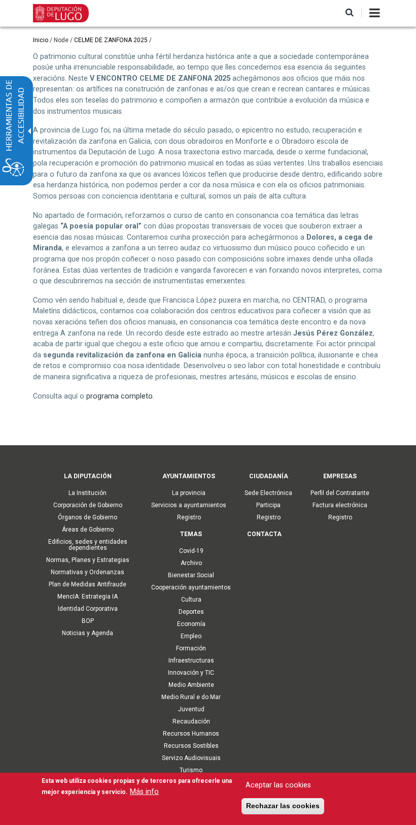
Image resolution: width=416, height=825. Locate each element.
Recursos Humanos (191, 733)
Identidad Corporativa (88, 608)
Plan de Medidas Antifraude (87, 584)
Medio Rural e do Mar (191, 697)
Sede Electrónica (268, 493)
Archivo (191, 563)
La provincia (188, 493)
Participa (268, 505)
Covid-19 (191, 550)
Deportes (191, 611)
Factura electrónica (340, 505)
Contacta (264, 534)
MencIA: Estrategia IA (87, 596)
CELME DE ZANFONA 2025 (111, 40)
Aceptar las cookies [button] (278, 785)
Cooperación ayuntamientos (191, 587)
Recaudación (191, 721)
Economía (191, 624)
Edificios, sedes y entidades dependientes (87, 544)
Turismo (191, 770)
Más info (144, 791)
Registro (189, 517)
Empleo (191, 636)
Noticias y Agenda (87, 633)
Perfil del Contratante (339, 493)
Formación (191, 648)
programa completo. (120, 396)
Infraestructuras (191, 660)
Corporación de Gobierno (87, 505)
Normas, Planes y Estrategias (87, 560)
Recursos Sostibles (191, 745)
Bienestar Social (191, 575)
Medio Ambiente (191, 684)
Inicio (40, 40)
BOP (88, 620)
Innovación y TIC (191, 672)
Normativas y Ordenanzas (87, 572)
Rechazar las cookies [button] (283, 806)
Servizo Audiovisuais (191, 758)
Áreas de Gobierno (88, 529)
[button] (349, 13)
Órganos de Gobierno (87, 517)
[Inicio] (61, 12)
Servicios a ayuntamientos (188, 505)
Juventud (191, 709)
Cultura (191, 599)
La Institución (87, 493)
